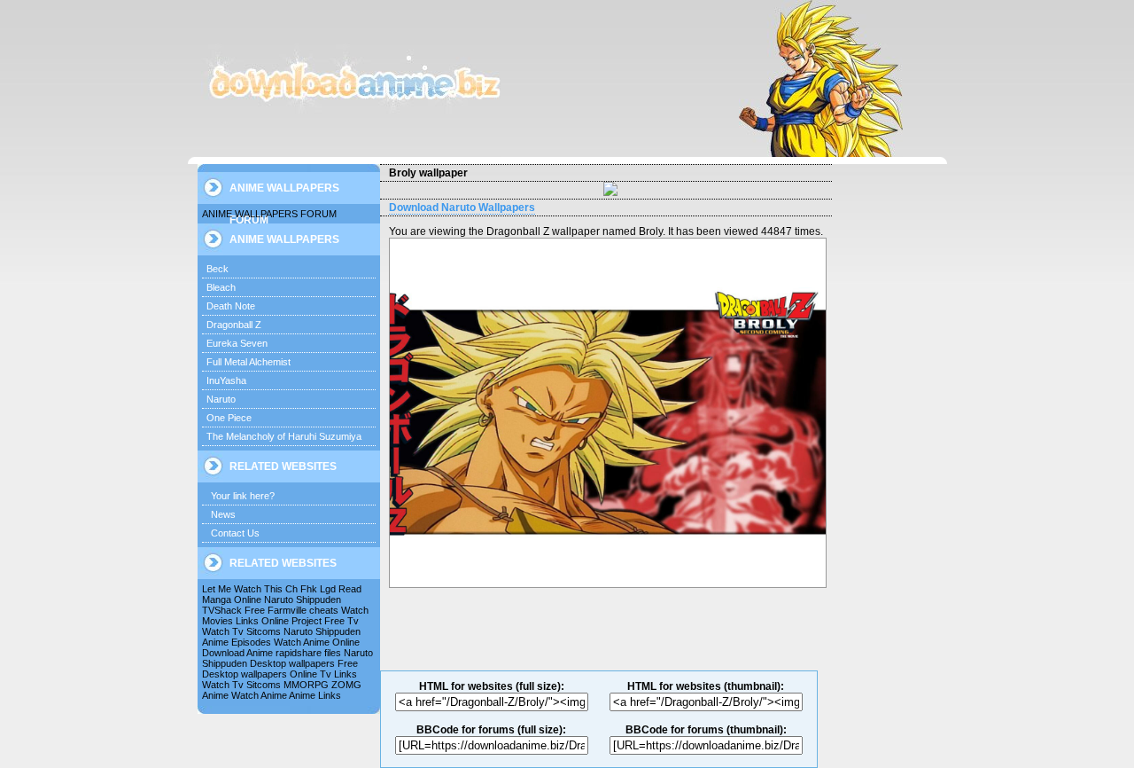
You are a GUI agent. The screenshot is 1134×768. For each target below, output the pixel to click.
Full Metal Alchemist (248, 362)
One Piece (229, 417)
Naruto (221, 399)
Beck (217, 268)
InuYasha (226, 380)
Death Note (230, 306)
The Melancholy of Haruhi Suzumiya (283, 436)
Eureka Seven (237, 343)
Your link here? (243, 495)
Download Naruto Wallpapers (462, 207)
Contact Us (235, 533)
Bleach (221, 287)
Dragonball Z (233, 324)
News (223, 514)
